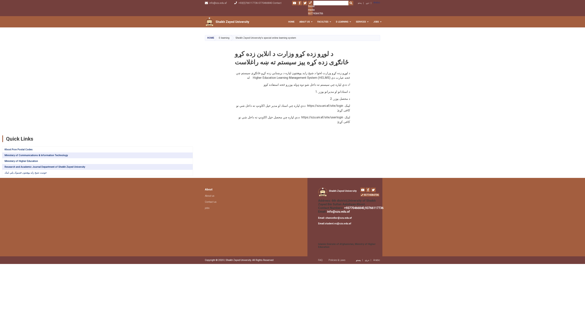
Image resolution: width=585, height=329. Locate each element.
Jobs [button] (376, 22)
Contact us (210, 201)
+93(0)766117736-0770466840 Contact (259, 3)
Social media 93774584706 (310, 10)
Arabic (376, 2)
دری (367, 3)
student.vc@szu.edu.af (338, 223)
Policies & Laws (337, 260)
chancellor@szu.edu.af (338, 217)
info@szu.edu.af (218, 3)
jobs (207, 208)
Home (291, 22)
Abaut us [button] (304, 22)
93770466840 (355, 208)
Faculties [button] (322, 22)
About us (209, 195)
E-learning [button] (342, 22)
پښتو (360, 3)
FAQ (320, 260)
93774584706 (371, 194)
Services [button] (361, 22)
